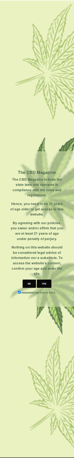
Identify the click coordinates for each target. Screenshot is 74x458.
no (29, 283)
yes (44, 283)
